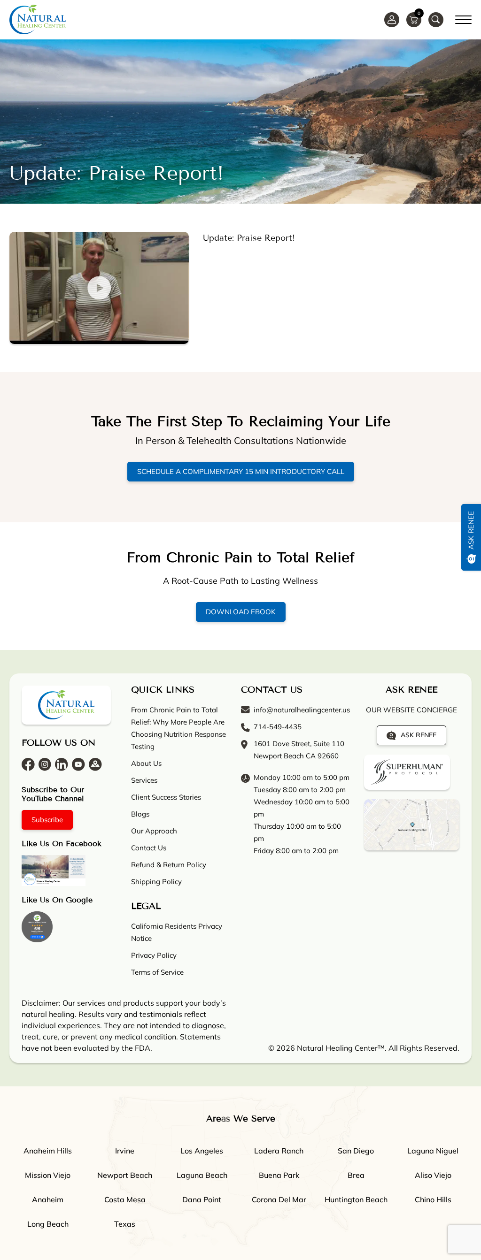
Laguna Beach (202, 1175)
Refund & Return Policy (168, 864)
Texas (124, 1224)
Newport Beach (124, 1175)
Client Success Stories (166, 797)
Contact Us (148, 847)
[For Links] (463, 18)
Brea (356, 1175)
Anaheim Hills (47, 1150)
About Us (146, 763)
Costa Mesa (125, 1199)
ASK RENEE (418, 735)
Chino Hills (433, 1199)
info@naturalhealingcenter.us (302, 709)
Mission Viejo (47, 1175)
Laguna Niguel (432, 1150)
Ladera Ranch (278, 1150)
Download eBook (241, 611)
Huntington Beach (356, 1199)
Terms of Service (157, 972)
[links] (435, 19)
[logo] (37, 19)
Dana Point (201, 1199)
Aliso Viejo (433, 1175)
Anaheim (47, 1199)
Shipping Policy (156, 881)
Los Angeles (201, 1150)
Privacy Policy (154, 955)
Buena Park (279, 1175)
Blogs (140, 813)
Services (144, 780)
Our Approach (154, 830)
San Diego (356, 1150)
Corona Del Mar (279, 1199)
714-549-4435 (278, 726)
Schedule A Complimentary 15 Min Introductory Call (240, 471)
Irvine (124, 1150)
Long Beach (48, 1224)
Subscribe (47, 819)
